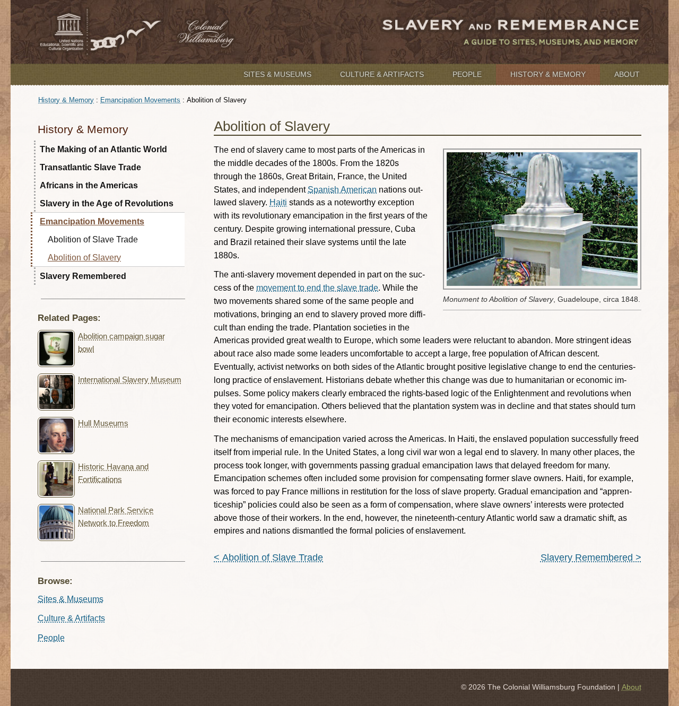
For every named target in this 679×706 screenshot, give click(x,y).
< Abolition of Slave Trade (268, 557)
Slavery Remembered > (591, 557)
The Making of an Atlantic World (103, 149)
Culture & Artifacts (382, 74)
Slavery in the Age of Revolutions (106, 203)
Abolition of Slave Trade (93, 239)
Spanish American (342, 189)
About (627, 74)
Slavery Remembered (83, 276)
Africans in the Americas (89, 185)
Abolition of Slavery (84, 257)
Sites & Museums (277, 74)
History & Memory (548, 74)
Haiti (278, 202)
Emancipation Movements (140, 100)
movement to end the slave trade (317, 287)
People (467, 74)
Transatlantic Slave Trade (90, 167)
